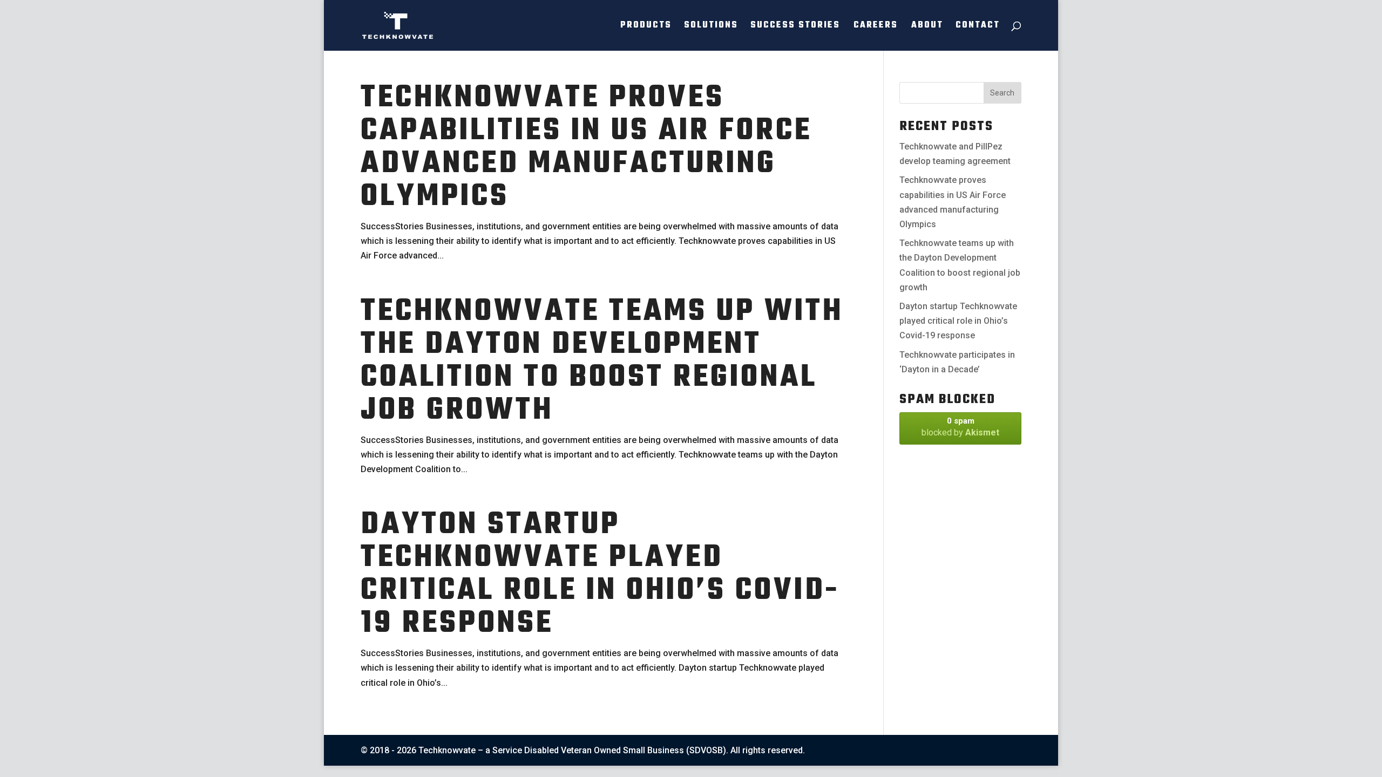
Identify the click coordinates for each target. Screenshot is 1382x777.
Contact (978, 27)
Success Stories (795, 27)
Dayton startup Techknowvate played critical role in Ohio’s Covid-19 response (600, 575)
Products (646, 27)
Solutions (711, 27)
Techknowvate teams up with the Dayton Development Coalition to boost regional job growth (602, 361)
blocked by (960, 427)
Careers (875, 27)
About (927, 27)
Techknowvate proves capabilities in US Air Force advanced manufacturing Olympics (586, 148)
